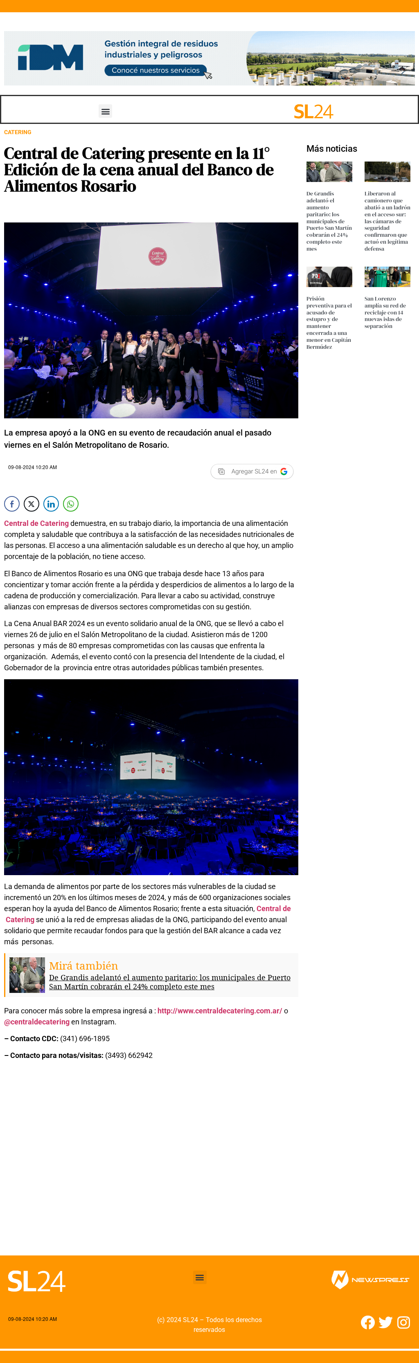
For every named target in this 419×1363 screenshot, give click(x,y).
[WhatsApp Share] (71, 504)
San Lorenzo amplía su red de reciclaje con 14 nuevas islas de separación (385, 312)
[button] (105, 111)
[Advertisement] (151, 1163)
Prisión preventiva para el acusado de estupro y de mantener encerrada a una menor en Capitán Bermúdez (329, 322)
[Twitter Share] (31, 504)
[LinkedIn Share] (51, 504)
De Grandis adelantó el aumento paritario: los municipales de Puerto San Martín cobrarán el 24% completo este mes (170, 982)
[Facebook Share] (12, 504)
